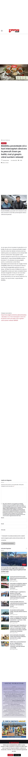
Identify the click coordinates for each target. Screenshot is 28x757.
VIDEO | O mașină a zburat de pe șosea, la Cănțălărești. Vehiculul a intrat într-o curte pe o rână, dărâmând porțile (18, 619)
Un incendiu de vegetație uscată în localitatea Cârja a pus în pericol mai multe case (13, 569)
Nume (2, 517)
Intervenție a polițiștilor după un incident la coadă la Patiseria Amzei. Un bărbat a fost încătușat (18, 586)
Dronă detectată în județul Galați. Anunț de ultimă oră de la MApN (18, 611)
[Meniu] (2, 31)
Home (3, 140)
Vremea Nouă (6, 160)
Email (2, 523)
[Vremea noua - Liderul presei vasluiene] (14, 31)
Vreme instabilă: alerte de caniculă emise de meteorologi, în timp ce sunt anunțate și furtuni (18, 604)
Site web (3, 530)
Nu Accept (17, 755)
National (8, 140)
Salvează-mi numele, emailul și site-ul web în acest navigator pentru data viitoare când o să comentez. (13, 538)
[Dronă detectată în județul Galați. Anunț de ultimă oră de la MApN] (5, 612)
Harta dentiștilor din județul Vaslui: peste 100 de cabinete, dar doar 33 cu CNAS (18, 636)
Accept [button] (10, 755)
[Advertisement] (14, 14)
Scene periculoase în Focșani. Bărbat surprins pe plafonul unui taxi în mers (18, 578)
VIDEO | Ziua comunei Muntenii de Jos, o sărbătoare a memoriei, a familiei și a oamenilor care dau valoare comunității (18, 645)
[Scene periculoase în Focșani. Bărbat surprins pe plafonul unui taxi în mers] (5, 578)
